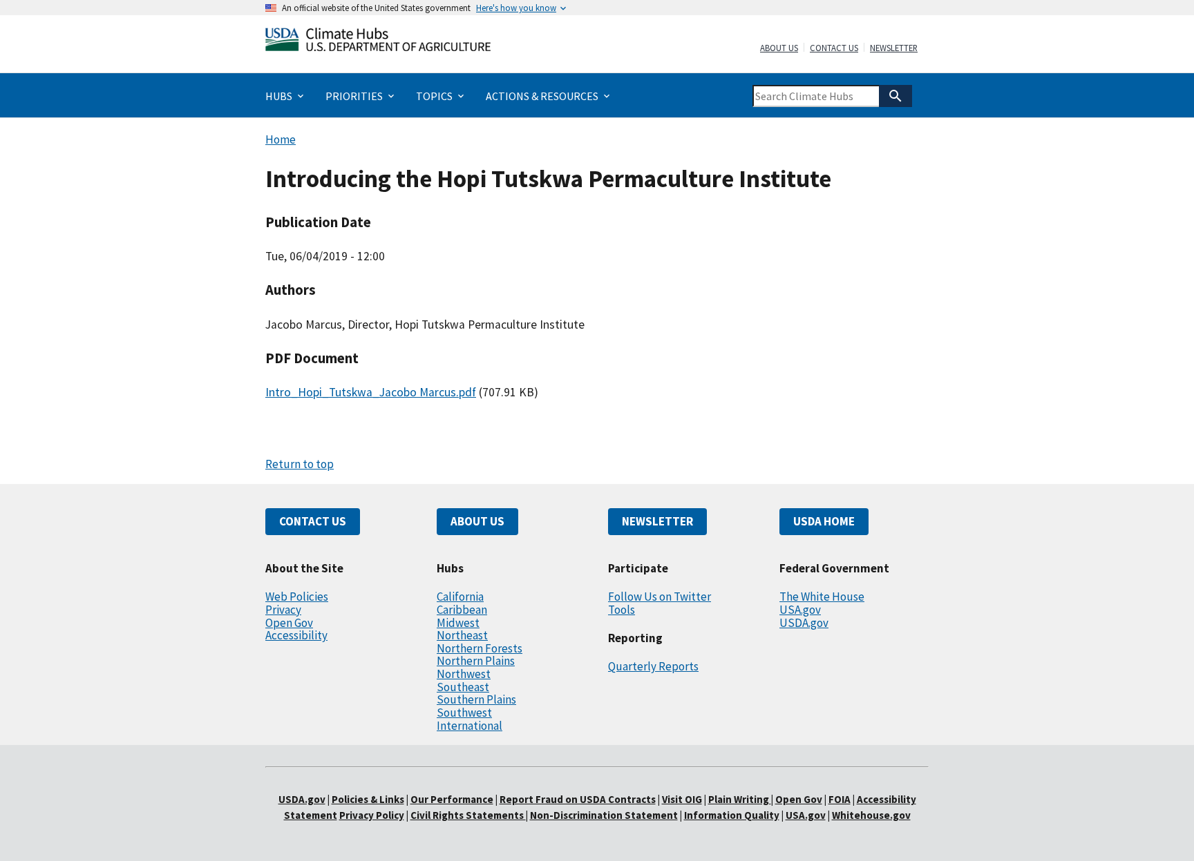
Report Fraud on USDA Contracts (578, 799)
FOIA (839, 799)
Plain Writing (739, 799)
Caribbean (462, 609)
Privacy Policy (371, 815)
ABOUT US (477, 521)
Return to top (299, 464)
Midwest (458, 622)
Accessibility (296, 635)
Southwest (464, 712)
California (460, 596)
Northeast (462, 635)
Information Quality (731, 815)
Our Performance (451, 799)
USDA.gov (803, 622)
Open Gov (289, 622)
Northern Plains (476, 660)
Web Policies (296, 596)
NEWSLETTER (657, 521)
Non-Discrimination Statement (604, 815)
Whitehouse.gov (871, 815)
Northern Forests (479, 648)
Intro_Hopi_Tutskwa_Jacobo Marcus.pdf (370, 392)
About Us (779, 48)
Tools (621, 609)
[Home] (378, 42)
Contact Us (834, 48)
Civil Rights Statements (468, 815)
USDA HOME (824, 521)
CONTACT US (312, 521)
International (469, 725)
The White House (821, 596)
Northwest (464, 673)
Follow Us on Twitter (659, 596)
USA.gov (800, 609)
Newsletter (894, 48)
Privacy (283, 609)
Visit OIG (682, 799)
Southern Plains (476, 699)
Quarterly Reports (653, 666)
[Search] (895, 96)
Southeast (463, 687)
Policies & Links (368, 799)
